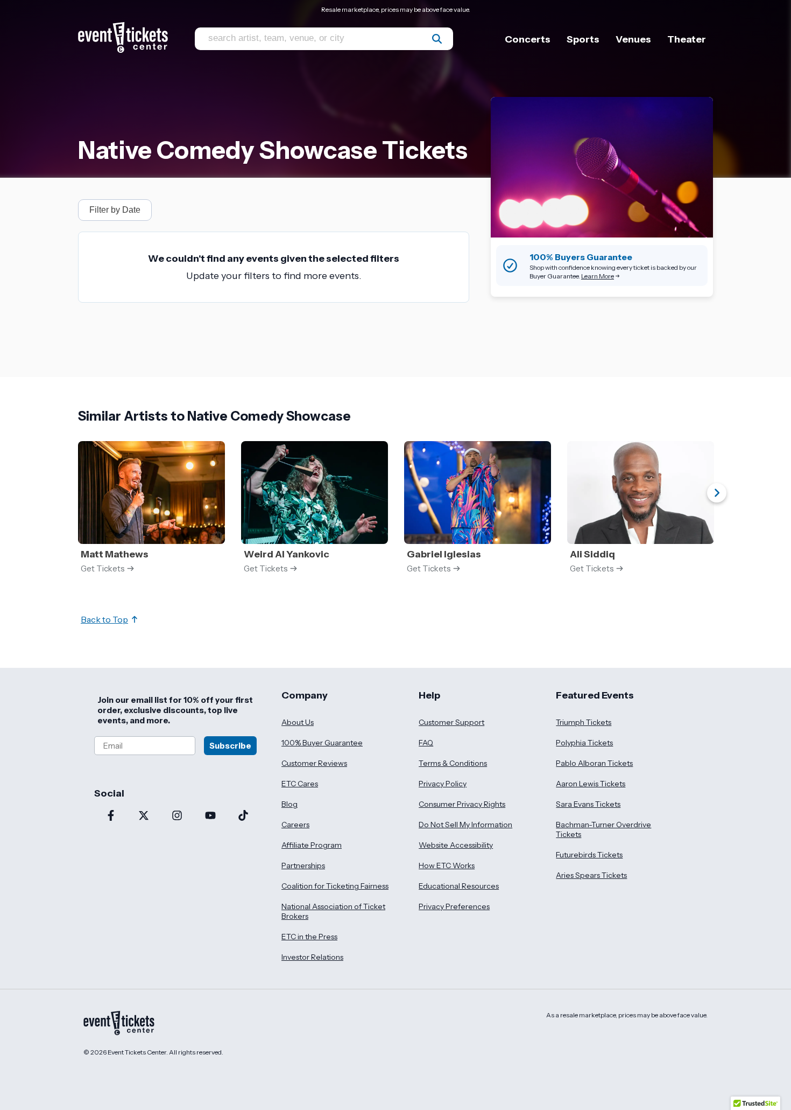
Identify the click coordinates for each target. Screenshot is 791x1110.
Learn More (597, 276)
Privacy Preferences (454, 906)
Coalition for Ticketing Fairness (335, 886)
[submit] (437, 39)
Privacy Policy (443, 783)
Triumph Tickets (583, 722)
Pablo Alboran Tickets (594, 763)
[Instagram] (177, 816)
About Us (297, 722)
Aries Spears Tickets (591, 875)
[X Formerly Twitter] (144, 816)
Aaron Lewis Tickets (590, 783)
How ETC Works (447, 865)
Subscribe (230, 746)
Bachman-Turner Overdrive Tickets (603, 829)
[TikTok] (243, 816)
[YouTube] (210, 816)
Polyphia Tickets (584, 743)
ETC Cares (299, 783)
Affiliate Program (311, 845)
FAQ (426, 743)
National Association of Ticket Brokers (333, 911)
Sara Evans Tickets (588, 804)
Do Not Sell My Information (465, 824)
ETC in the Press (309, 936)
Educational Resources (459, 886)
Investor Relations (312, 957)
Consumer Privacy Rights (462, 804)
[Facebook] (111, 816)
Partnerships (303, 865)
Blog (289, 804)
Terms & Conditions (453, 763)
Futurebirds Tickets (589, 855)
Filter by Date (114, 209)
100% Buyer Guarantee (322, 743)
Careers (295, 824)
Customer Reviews (314, 763)
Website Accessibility (456, 845)
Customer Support (451, 722)
